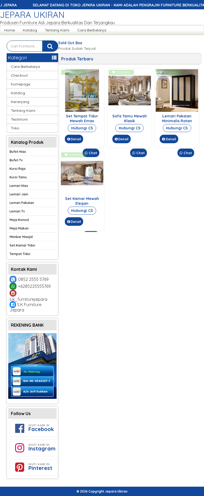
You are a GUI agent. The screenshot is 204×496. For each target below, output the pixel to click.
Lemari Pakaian (22, 203)
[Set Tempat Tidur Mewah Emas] (82, 110)
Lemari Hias (19, 186)
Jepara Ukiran (32, 14)
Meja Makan (19, 228)
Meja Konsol (19, 220)
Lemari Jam (19, 194)
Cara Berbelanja (91, 30)
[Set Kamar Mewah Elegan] (82, 193)
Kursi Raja (18, 169)
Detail (76, 139)
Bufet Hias (18, 152)
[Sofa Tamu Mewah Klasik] (129, 110)
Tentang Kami (57, 30)
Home (9, 30)
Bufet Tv (16, 160)
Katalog (30, 30)
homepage (20, 84)
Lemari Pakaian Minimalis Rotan (177, 118)
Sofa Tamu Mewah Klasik (129, 118)
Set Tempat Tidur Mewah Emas (82, 118)
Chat (92, 153)
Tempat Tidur (20, 254)
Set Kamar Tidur (22, 245)
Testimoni (19, 119)
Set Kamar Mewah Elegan (82, 201)
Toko (15, 128)
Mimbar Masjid (21, 237)
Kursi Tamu (18, 177)
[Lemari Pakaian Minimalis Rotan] (177, 110)
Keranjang (20, 101)
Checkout (19, 75)
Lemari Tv (17, 211)
